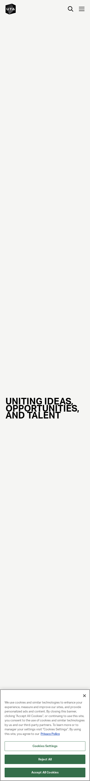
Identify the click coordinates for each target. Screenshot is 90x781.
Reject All (45, 759)
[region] (45, 735)
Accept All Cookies (45, 772)
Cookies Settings (45, 746)
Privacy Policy (50, 734)
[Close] (84, 696)
